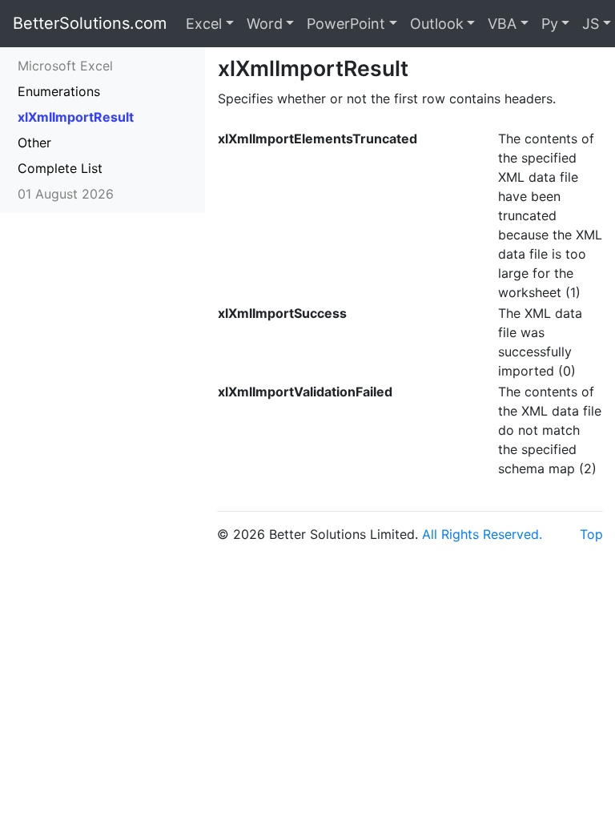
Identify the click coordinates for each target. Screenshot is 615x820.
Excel (204, 23)
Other (34, 143)
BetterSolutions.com (90, 23)
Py (549, 23)
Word (265, 23)
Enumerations (59, 91)
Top (591, 534)
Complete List (60, 168)
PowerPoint (346, 23)
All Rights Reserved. (482, 534)
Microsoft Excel (65, 66)
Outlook (437, 23)
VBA (502, 23)
